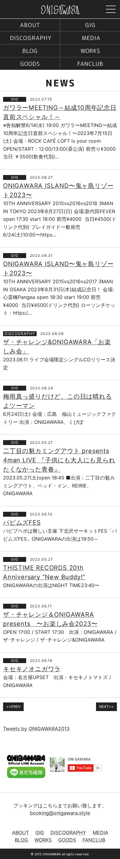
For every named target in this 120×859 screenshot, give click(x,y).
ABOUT (30, 25)
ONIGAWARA (60, 9)
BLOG (30, 51)
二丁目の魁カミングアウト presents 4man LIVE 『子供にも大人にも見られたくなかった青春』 (59, 460)
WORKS (90, 51)
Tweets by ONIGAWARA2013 (36, 729)
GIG (90, 25)
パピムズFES (22, 522)
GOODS (30, 64)
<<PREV (13, 706)
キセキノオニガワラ (32, 669)
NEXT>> (106, 706)
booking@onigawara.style (60, 813)
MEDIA (90, 38)
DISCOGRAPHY (30, 38)
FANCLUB (90, 64)
